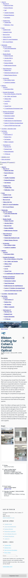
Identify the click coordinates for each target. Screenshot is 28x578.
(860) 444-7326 (7, 488)
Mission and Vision (8, 5)
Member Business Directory (10, 75)
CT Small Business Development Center (13, 108)
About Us (3, 2)
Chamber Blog (7, 22)
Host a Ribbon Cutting (9, 80)
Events (3, 28)
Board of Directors (8, 7)
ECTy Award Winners (8, 41)
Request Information (9, 151)
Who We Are (6, 3)
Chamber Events (6, 29)
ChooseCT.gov (7, 106)
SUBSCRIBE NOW (7, 566)
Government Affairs (8, 89)
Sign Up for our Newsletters (10, 550)
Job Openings (7, 139)
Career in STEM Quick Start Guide (12, 125)
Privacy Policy (7, 552)
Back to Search (4, 329)
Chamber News (6, 20)
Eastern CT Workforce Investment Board (13, 123)
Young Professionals (9, 118)
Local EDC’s (7, 101)
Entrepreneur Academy (9, 115)
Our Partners (7, 17)
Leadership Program (8, 113)
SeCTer (6, 103)
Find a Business (5, 159)
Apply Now (7, 50)
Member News (7, 70)
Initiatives (3, 85)
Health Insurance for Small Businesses (13, 120)
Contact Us (6, 538)
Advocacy (5, 87)
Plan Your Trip (7, 146)
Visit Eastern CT (6, 145)
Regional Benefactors (9, 15)
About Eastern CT (8, 134)
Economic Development (8, 92)
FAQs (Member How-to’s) (10, 534)
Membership (4, 45)
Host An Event (6, 34)
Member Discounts (8, 55)
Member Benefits (7, 54)
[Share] (23, 338)
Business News (7, 137)
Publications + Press (8, 24)
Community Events (7, 32)
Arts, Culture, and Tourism (10, 96)
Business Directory (8, 529)
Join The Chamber (7, 46)
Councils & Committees (9, 82)
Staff (5, 10)
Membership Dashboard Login (11, 72)
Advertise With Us (8, 58)
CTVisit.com (7, 154)
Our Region (4, 131)
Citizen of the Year (7, 37)
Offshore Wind (7, 98)
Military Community (9, 141)
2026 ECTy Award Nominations (10, 39)
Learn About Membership (10, 48)
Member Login (5, 157)
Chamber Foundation (9, 12)
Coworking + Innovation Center (8, 128)
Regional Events (8, 149)
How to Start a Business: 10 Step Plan (13, 94)
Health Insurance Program (10, 65)
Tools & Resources (7, 68)
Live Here (5, 132)
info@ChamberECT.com (8, 517)
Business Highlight (8, 63)
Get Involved (6, 78)
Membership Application (10, 531)
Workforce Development (8, 111)
